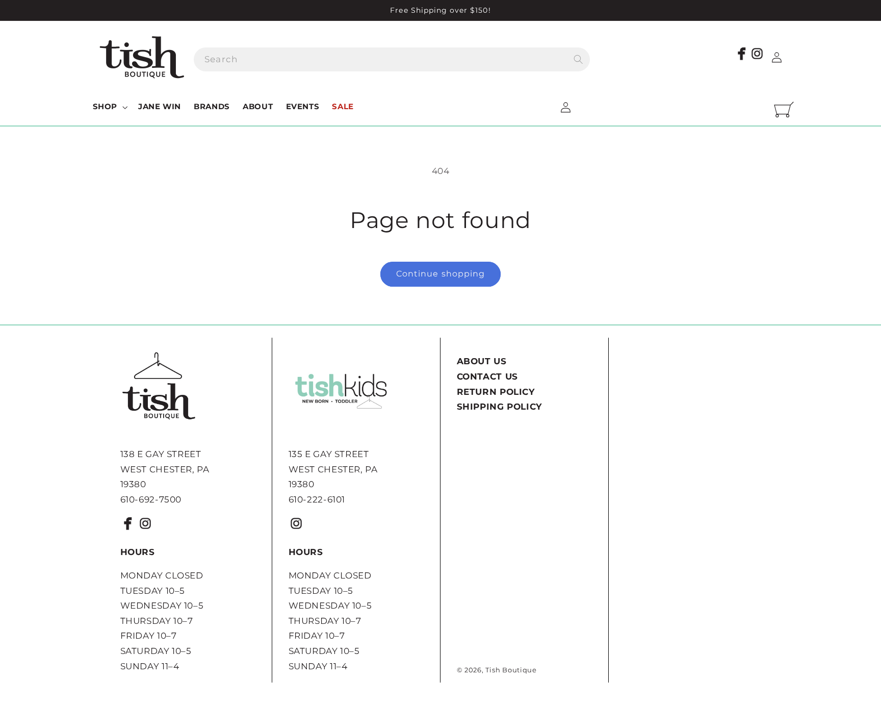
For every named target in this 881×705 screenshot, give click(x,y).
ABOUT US (482, 361)
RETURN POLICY (496, 392)
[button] (109, 107)
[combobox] (392, 59)
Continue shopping (440, 274)
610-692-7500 (151, 499)
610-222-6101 (317, 499)
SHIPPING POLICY (499, 406)
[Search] (578, 59)
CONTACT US (487, 376)
